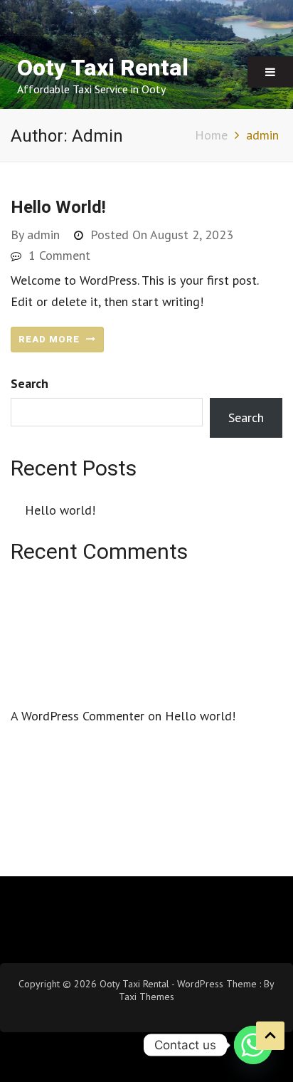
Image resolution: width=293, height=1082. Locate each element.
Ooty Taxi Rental (102, 68)
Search (29, 383)
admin (43, 234)
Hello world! (58, 207)
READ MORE (50, 339)
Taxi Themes (146, 996)
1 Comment (59, 255)
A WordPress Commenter (77, 716)
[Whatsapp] (253, 1045)
